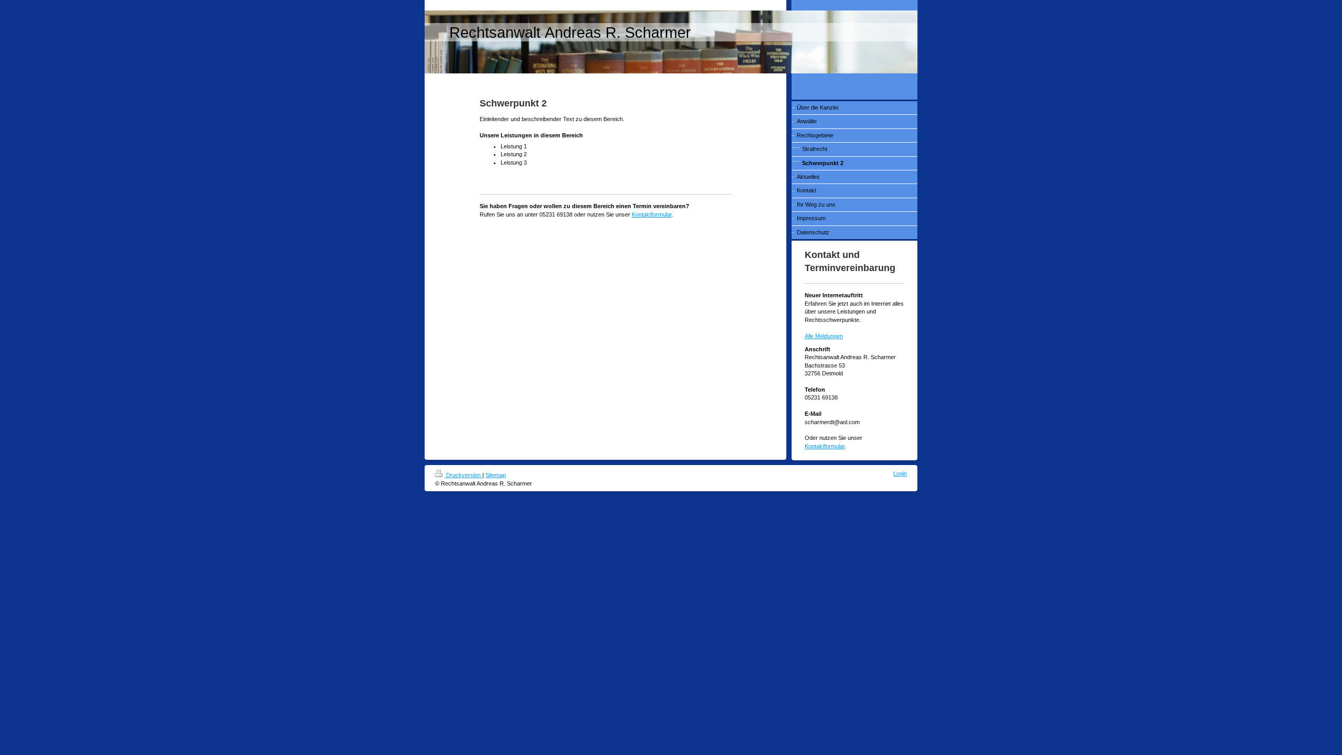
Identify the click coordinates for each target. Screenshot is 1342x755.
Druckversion (463, 475)
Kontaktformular (652, 214)
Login (900, 473)
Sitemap (495, 475)
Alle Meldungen (824, 336)
